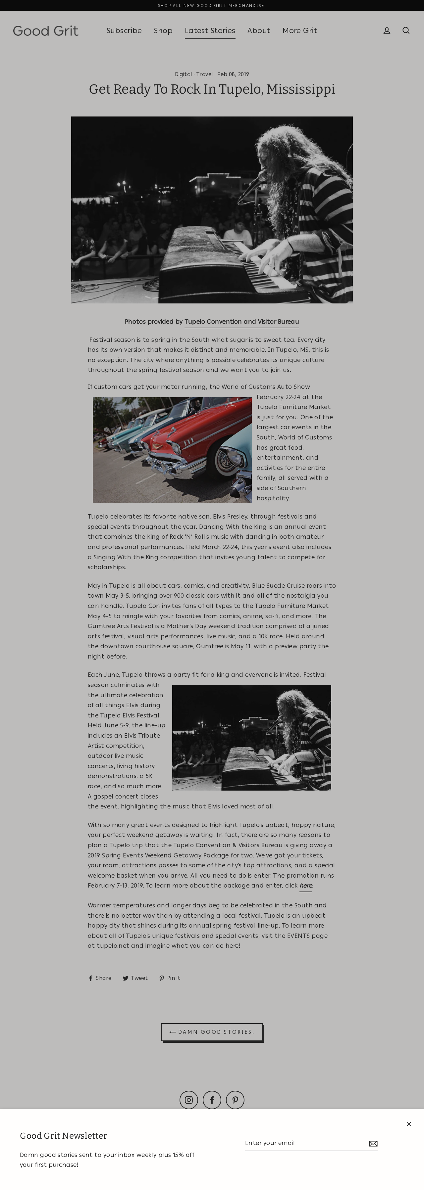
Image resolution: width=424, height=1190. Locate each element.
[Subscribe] (372, 1143)
